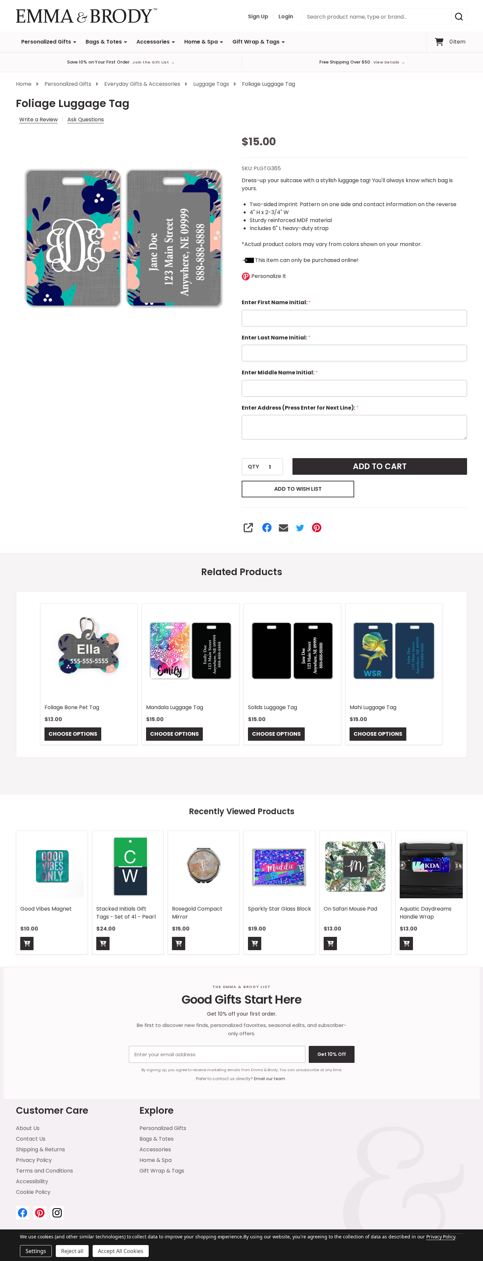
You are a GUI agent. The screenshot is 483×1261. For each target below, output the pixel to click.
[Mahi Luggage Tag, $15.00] (394, 652)
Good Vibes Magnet (46, 908)
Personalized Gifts (46, 42)
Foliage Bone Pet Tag (71, 707)
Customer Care (52, 1110)
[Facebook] (267, 527)
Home (24, 84)
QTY (253, 466)
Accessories (153, 42)
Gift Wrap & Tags (256, 42)
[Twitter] (300, 527)
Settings (36, 1251)
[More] (74, 42)
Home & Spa (201, 42)
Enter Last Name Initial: (276, 338)
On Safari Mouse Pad (350, 908)
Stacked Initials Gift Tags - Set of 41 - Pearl (126, 912)
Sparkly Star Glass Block (279, 908)
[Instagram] (57, 1212)
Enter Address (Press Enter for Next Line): (300, 408)
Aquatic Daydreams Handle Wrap (425, 912)
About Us (28, 1128)
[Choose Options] (27, 943)
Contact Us (30, 1139)
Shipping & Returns (40, 1149)
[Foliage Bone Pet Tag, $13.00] (88, 652)
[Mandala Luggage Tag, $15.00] (190, 652)
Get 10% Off (331, 1054)
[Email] (283, 527)
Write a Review (38, 119)
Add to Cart (380, 466)
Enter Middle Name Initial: (280, 373)
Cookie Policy (33, 1192)
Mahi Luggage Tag (373, 707)
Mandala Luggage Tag (174, 707)
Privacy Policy (34, 1160)
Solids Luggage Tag (272, 707)
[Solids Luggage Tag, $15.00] (292, 652)
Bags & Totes (104, 42)
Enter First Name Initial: (276, 303)
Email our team (270, 1078)
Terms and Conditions (44, 1171)
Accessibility (32, 1181)
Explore (156, 1110)
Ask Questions (85, 119)
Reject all (72, 1251)
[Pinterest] (316, 527)
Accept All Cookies (120, 1251)
